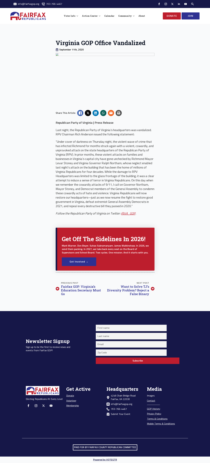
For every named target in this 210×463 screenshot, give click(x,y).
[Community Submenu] (133, 16)
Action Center (90, 15)
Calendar (109, 15)
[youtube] (185, 4)
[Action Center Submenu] (99, 16)
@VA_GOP (128, 213)
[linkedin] (179, 4)
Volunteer (71, 401)
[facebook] (159, 4)
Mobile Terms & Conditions (161, 424)
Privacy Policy (154, 414)
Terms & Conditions (157, 419)
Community (125, 15)
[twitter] (172, 4)
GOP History (153, 409)
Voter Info (69, 15)
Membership (72, 405)
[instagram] (166, 4)
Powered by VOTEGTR (105, 460)
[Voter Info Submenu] (76, 16)
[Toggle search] (192, 4)
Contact (151, 401)
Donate (70, 395)
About (141, 15)
